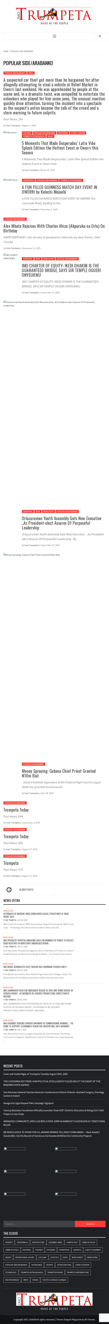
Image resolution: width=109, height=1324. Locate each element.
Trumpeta (11, 863)
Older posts (26, 889)
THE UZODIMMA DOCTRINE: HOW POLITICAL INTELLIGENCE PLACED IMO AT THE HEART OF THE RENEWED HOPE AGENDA (51, 1083)
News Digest (77, 1257)
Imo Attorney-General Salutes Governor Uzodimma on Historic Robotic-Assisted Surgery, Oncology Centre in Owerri (53, 1094)
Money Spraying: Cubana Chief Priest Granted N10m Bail (59, 773)
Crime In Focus (88, 1242)
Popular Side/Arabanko (15, 73)
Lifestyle (55, 1257)
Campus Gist (72, 1242)
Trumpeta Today (16, 809)
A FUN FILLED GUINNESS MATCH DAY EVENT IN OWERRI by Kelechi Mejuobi (59, 189)
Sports (49, 1265)
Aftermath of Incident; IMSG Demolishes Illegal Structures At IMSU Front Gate (36, 915)
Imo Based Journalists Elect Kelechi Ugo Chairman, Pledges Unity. (35, 967)
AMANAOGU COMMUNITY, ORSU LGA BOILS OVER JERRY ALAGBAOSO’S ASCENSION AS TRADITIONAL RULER (54, 1123)
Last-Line (42, 1257)
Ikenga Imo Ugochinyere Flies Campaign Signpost (28, 1103)
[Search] (100, 36)
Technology (11, 1272)
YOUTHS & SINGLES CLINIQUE (54, 1280)
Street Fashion (78, 133)
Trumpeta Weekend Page (78, 1272)
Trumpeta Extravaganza (33, 136)
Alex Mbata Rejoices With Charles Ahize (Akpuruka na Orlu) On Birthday (54, 228)
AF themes (90, 1319)
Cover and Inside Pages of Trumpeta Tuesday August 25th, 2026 (35, 1074)
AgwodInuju (28, 180)
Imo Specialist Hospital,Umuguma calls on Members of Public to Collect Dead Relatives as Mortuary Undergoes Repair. (38, 942)
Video (31, 73)
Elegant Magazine (72, 1319)
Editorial (27, 1250)
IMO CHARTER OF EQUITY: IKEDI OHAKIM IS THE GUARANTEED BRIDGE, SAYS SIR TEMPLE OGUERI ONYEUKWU (61, 270)
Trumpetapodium (55, 1272)
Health (8, 1257)
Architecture (38, 1242)
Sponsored (63, 133)
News (38, 258)
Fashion (39, 1250)
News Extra (49, 258)
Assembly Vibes (55, 1242)
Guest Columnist (93, 1250)
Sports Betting (64, 1265)
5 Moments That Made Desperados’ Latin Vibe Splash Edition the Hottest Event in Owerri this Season (60, 148)
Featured (27, 133)
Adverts (9, 1242)
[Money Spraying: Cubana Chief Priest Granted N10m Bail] (54, 659)
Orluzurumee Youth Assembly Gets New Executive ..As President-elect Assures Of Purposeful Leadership (61, 523)
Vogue (50, 136)
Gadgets (77, 1250)
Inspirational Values (24, 1257)
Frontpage (27, 258)
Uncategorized (12, 1280)
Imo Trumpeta (13, 125)
